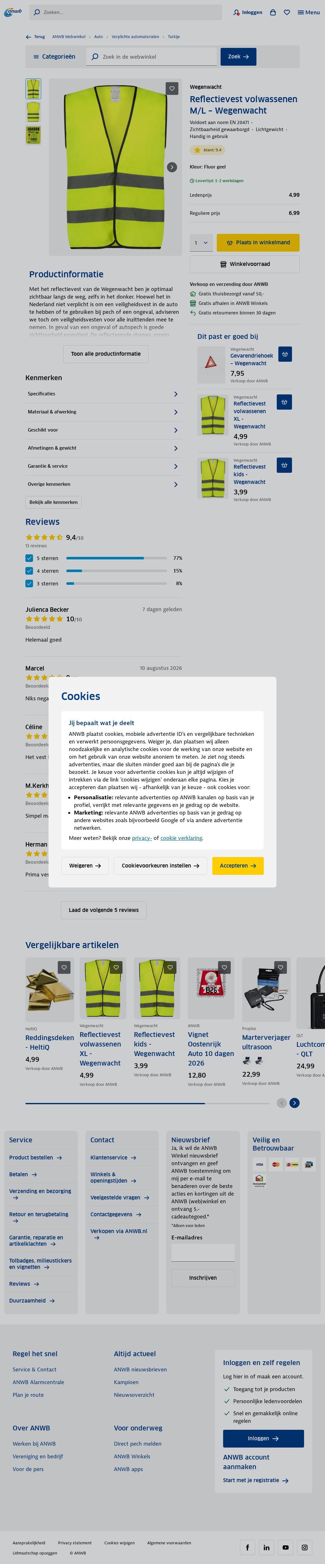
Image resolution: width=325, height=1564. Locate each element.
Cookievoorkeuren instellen (156, 865)
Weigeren (81, 865)
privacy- (142, 838)
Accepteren (234, 865)
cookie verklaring (181, 838)
